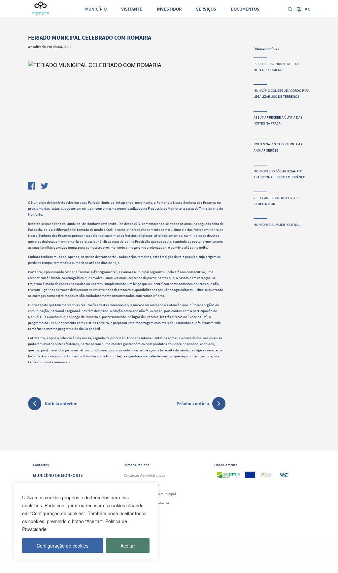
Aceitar (127, 545)
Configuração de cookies (62, 545)
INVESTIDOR (169, 9)
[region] (85, 521)
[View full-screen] (126, 120)
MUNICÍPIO (96, 9)
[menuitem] (96, 8)
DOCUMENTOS (245, 9)
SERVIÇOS (206, 9)
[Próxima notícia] (218, 403)
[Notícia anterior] (34, 404)
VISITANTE (131, 9)
